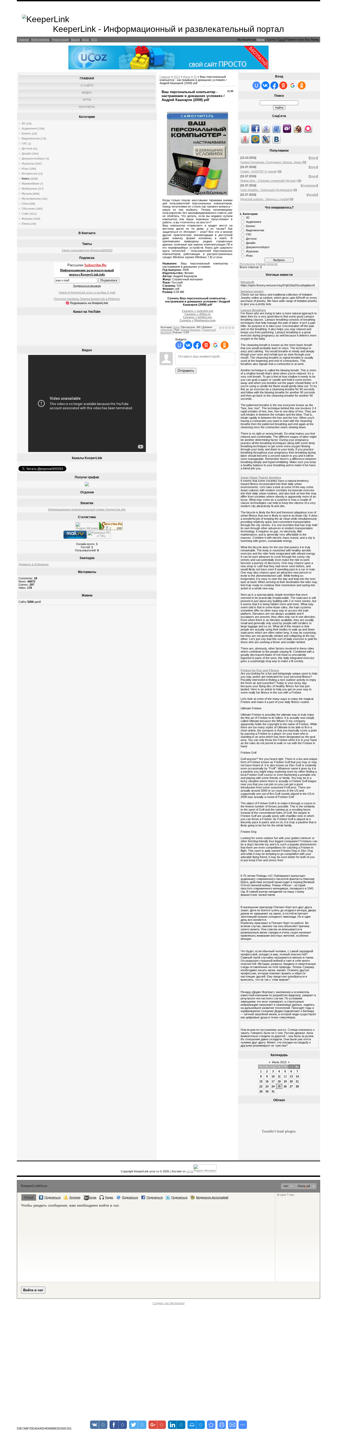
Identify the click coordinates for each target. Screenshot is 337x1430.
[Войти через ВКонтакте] (188, 345)
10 (273, 1076)
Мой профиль (40, 39)
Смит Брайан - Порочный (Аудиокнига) (266, 189)
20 (291, 1081)
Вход (85, 39)
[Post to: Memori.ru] (308, 128)
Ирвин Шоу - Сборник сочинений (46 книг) (268, 180)
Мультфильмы (31, 198)
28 (297, 1086)
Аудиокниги (29, 128)
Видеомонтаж (31, 138)
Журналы (28, 163)
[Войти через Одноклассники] (225, 345)
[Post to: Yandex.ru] (245, 139)
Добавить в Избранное (33, 564)
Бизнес (26, 133)
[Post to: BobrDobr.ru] (297, 128)
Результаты (247, 264)
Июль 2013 (279, 1062)
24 (273, 1086)
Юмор (26, 223)
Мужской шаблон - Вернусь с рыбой (264, 199)
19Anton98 (166, 330)
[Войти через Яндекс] (206, 345)
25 (195, 76)
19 (285, 1081)
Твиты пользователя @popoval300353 (87, 250)
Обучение (28, 208)
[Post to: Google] (266, 128)
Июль (186, 76)
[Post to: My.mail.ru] (255, 139)
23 (267, 1086)
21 (297, 1081)
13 (291, 1076)
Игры (25, 168)
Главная (23, 39)
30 (267, 1091)
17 (273, 1081)
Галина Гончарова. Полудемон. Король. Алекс (271, 162)
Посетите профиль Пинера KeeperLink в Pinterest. (87, 298)
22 (260, 1086)
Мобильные (29, 188)
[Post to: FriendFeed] (276, 128)
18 (279, 1081)
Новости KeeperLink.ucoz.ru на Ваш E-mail (87, 292)
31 (273, 1091)
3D (23, 123)
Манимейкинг (30, 183)
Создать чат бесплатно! (169, 1303)
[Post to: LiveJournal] (266, 139)
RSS (94, 39)
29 (260, 1091)
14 (297, 1076)
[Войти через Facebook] (197, 345)
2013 (177, 76)
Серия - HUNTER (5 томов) (258, 171)
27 (291, 1086)
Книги (25, 178)
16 (267, 1081)
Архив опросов (267, 264)
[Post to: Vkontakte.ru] (276, 139)
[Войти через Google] (215, 345)
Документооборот (33, 158)
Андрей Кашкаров (190, 330)
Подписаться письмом (87, 285)
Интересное (30, 173)
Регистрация (60, 39)
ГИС (24, 143)
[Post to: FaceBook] (255, 128)
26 (285, 1086)
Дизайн (26, 153)
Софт (25, 213)
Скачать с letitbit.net (197, 317)
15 (260, 1081)
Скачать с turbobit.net (197, 310)
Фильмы (27, 218)
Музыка (27, 193)
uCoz (189, 1171)
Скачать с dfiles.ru (198, 314)
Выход (75, 39)
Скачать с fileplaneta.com (198, 320)
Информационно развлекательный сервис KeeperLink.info (87, 509)
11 (279, 1076)
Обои (25, 203)
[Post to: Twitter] (245, 128)
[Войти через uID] (179, 345)
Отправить (185, 371)
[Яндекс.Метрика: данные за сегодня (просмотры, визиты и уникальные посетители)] (86, 526)
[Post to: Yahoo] (287, 128)
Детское (27, 148)
